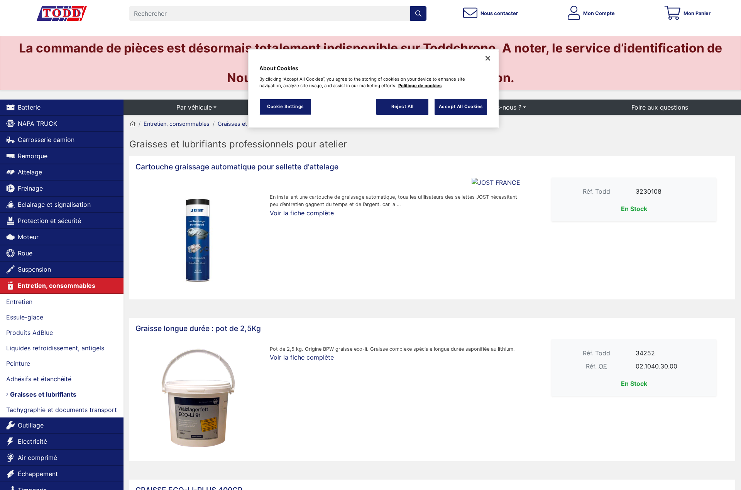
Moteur (28, 237)
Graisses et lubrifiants (42, 394)
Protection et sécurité (49, 221)
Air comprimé (37, 457)
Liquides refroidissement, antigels (55, 348)
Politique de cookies (420, 85)
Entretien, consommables (56, 285)
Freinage (30, 188)
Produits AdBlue (29, 332)
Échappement (38, 474)
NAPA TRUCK (37, 123)
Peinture (18, 363)
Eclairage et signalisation (54, 204)
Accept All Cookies (461, 106)
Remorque (32, 156)
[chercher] (418, 13)
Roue (25, 253)
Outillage (31, 425)
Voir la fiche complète (302, 213)
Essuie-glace (24, 317)
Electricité (32, 441)
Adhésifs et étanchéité (38, 379)
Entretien (19, 302)
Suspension (34, 269)
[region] (373, 88)
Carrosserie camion (46, 140)
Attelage (30, 172)
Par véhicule (194, 107)
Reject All (402, 106)
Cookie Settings (285, 106)
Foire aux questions (659, 107)
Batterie (29, 107)
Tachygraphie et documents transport (61, 410)
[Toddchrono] (62, 13)
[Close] (487, 58)
